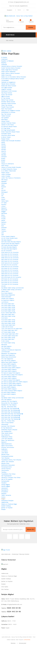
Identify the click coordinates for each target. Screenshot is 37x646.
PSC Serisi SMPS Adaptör (9, 376)
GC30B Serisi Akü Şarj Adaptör (10, 243)
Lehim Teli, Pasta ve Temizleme (11, 178)
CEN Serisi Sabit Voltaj (8, 307)
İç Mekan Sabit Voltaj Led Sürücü (11, 289)
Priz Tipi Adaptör (6, 399)
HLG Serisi (4, 318)
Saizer (3, 142)
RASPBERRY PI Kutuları (8, 112)
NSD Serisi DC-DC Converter (9, 259)
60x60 (3, 158)
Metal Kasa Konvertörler (8, 357)
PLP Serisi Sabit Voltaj (8, 342)
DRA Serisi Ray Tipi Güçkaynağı (10, 410)
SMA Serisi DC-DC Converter (9, 273)
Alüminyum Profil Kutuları (9, 91)
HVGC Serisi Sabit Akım (8, 325)
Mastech (3, 208)
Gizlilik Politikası (6, 506)
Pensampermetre (6, 467)
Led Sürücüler (5, 351)
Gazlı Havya (4, 165)
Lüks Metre (4, 452)
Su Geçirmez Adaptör (7, 300)
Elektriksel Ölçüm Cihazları (9, 429)
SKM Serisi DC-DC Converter (9, 272)
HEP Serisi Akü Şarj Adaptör (9, 245)
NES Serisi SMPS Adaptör (9, 371)
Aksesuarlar (4, 424)
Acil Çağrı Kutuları (6, 87)
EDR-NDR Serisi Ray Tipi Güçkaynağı (12, 413)
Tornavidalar (5, 80)
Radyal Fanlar (5, 139)
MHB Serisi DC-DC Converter (10, 257)
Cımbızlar (4, 64)
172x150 (3, 153)
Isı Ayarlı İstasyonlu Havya (9, 169)
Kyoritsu (3, 204)
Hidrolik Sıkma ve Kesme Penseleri (11, 66)
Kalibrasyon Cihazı (6, 436)
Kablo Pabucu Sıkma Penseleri (10, 73)
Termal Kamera (6, 468)
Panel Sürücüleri (6, 296)
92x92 (3, 162)
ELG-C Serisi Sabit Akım (8, 312)
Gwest (3, 199)
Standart (4, 227)
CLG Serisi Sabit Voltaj (8, 309)
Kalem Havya (5, 172)
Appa (2, 185)
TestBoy (3, 472)
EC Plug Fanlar (5, 128)
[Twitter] (9, 536)
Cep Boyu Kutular (6, 93)
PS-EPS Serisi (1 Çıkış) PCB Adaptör (12, 374)
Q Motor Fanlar (6, 137)
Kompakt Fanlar (6, 133)
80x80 (3, 160)
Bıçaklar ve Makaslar (7, 61)
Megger (3, 211)
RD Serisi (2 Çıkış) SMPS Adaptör (11, 383)
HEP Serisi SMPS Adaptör (9, 366)
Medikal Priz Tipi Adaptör (9, 405)
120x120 (3, 146)
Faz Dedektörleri (6, 431)
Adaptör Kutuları (6, 89)
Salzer (3, 220)
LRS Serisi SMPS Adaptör (9, 369)
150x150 (3, 149)
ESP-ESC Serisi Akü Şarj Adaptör (11, 241)
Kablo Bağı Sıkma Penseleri (9, 69)
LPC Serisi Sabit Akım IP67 (9, 330)
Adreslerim (4, 488)
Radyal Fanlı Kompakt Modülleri (11, 140)
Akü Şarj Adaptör (6, 240)
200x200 (4, 156)
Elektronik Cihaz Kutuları (8, 85)
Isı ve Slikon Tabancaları (8, 171)
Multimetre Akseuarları (8, 465)
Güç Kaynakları (5, 348)
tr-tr (19, 10)
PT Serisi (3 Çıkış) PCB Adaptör (10, 380)
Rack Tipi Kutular (6, 108)
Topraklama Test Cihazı (8, 474)
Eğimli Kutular (5, 96)
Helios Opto (5, 201)
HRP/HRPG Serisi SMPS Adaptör (11, 367)
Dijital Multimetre (6, 444)
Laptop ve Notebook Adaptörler (11, 350)
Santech (3, 222)
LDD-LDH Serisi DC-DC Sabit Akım (11, 328)
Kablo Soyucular (6, 75)
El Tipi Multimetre (6, 428)
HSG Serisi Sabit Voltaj (8, 323)
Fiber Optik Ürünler (7, 433)
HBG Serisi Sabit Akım (7, 314)
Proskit (3, 218)
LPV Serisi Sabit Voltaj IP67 (9, 335)
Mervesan (4, 213)
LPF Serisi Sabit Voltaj (8, 332)
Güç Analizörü (5, 435)
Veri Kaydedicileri (6, 475)
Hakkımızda (4, 502)
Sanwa (3, 224)
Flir (2, 195)
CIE (2, 188)
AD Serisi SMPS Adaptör (8, 364)
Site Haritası (9, 40)
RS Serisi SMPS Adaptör (8, 387)
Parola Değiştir (5, 486)
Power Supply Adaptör (8, 236)
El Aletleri (4, 57)
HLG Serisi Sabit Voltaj (8, 319)
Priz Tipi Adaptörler (7, 358)
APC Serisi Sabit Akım (7, 303)
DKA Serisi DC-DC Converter (9, 254)
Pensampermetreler (7, 456)
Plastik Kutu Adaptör (7, 298)
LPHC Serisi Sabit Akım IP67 (9, 334)
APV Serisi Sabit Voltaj (8, 305)
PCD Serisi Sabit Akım (7, 339)
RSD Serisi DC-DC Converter (9, 261)
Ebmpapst (4, 192)
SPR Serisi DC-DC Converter (9, 279)
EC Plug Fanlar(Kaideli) (8, 130)
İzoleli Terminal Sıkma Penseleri (10, 68)
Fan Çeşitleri (5, 117)
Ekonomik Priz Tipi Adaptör (9, 403)
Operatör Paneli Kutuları (8, 103)
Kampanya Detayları (7, 500)
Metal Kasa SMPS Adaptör (9, 362)
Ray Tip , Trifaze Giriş (7, 420)
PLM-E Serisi (5, 341)
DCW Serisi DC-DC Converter (10, 252)
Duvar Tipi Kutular (6, 94)
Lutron (3, 206)
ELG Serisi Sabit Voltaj (8, 311)
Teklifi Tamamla (6, 495)
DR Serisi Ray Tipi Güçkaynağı (10, 408)
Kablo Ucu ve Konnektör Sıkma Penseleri (13, 77)
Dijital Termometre (7, 445)
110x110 (3, 144)
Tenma (3, 229)
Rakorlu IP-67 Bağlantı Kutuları (10, 110)
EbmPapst (4, 119)
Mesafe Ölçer (5, 454)
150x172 (3, 151)
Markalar (3, 181)
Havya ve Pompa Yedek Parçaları (11, 167)
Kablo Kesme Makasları (8, 71)
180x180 (3, 155)
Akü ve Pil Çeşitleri (6, 479)
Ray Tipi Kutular (6, 114)
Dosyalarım (4, 491)
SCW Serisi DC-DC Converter (9, 263)
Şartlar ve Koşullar (6, 507)
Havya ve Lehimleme (7, 163)
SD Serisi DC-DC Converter (9, 264)
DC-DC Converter (6, 250)
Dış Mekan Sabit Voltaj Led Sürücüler (12, 288)
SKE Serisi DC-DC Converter (9, 270)
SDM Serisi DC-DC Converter (9, 266)
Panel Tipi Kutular (6, 105)
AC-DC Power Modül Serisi (9, 238)
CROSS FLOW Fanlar (7, 124)
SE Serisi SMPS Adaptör (8, 392)
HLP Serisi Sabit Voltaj (8, 321)
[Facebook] (21, 536)
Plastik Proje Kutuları (7, 107)
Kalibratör (4, 449)
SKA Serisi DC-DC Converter (9, 268)
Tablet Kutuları (5, 116)
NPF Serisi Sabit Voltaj (8, 337)
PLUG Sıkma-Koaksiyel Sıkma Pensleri (12, 78)
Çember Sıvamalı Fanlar (8, 123)
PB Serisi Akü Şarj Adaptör (9, 249)
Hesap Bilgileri (5, 484)
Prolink (3, 217)
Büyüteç (3, 62)
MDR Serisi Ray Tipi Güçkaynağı (10, 415)
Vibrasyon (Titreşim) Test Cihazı (10, 477)
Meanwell (4, 210)
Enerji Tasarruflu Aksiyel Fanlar (10, 132)
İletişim (3, 509)
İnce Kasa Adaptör (7, 293)
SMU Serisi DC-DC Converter (9, 275)
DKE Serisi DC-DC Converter (9, 256)
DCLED (3, 190)
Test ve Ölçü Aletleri (7, 422)
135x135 (3, 147)
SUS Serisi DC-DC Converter (9, 282)
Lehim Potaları (5, 176)
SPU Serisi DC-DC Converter (9, 280)
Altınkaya (4, 183)
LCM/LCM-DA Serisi (7, 327)
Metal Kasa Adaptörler (8, 295)
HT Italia (4, 202)
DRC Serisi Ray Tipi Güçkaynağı (10, 412)
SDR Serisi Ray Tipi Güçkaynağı (10, 417)
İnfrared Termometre (7, 447)
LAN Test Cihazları (6, 438)
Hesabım (4, 483)
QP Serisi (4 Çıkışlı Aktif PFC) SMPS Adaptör (14, 381)
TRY (27, 10)
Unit (2, 233)
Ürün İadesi (4, 586)
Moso (3, 215)
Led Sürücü (4, 302)
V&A (2, 234)
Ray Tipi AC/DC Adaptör (8, 360)
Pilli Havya (4, 179)
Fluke (3, 197)
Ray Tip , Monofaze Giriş (8, 406)
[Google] (15, 536)
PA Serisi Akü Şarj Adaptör (9, 247)
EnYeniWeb (27, 639)
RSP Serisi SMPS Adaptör (9, 389)
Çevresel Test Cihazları (8, 426)
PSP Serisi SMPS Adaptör (9, 378)
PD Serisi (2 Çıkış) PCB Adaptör (10, 373)
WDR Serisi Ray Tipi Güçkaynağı (10, 419)
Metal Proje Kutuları (7, 100)
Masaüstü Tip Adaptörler (8, 353)
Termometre (5, 470)
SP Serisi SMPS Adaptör (8, 394)
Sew (2, 225)
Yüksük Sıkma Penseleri (8, 84)
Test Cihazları (5, 458)
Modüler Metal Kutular (8, 101)
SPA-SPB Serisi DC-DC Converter (11, 277)
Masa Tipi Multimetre (7, 440)
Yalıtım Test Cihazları (7, 461)
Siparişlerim (4, 490)
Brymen (3, 186)
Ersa (2, 194)
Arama (3, 497)
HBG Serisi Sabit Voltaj (8, 316)
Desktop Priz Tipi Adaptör (9, 401)
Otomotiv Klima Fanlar (8, 135)
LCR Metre (4, 451)
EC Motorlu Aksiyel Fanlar (9, 126)
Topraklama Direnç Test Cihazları (11, 459)
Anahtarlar (4, 59)
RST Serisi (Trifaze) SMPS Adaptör (11, 390)
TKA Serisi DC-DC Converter (9, 284)
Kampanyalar (5, 481)
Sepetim (3, 493)
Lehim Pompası (6, 174)
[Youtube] (27, 536)
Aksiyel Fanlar (5, 121)
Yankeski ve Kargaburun (8, 82)
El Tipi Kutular (5, 98)
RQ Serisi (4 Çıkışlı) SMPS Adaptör (11, 385)
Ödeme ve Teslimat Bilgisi (9, 504)
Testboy (3, 231)
